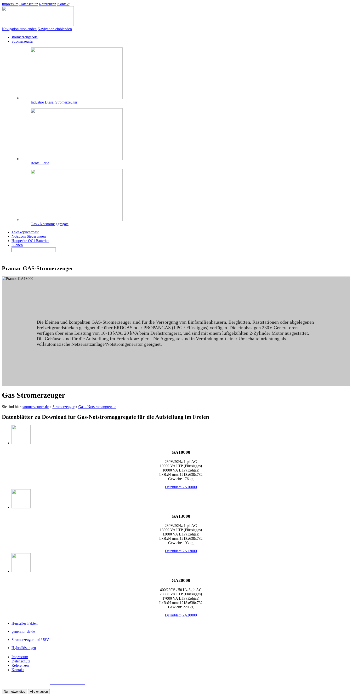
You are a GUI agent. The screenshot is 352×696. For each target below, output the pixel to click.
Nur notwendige (14, 691)
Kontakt (63, 4)
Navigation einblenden (55, 29)
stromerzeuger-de (36, 407)
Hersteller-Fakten (24, 623)
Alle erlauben (39, 691)
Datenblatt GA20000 (181, 615)
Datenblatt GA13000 (181, 551)
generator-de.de (23, 631)
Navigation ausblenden (19, 29)
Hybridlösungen (23, 648)
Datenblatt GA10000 (181, 487)
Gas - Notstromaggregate (97, 407)
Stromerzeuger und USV (30, 640)
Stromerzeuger (63, 407)
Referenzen (47, 4)
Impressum (10, 4)
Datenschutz (28, 4)
